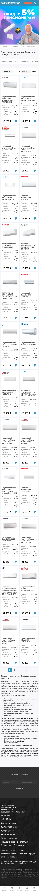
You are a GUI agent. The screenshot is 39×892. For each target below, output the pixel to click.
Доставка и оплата (9, 854)
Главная (4, 851)
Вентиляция (22, 842)
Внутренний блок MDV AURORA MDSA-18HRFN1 (9, 197)
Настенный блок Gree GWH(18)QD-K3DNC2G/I (9, 539)
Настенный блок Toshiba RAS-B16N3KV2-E (27, 295)
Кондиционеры (8, 842)
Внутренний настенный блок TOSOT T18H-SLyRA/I (27, 440)
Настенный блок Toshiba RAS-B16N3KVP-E (27, 489)
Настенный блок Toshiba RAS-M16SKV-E (27, 197)
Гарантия (23, 854)
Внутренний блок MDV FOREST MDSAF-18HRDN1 (28, 98)
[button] (17, 43)
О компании (23, 851)
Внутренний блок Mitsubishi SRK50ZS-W (28, 640)
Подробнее (24, 871)
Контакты (11, 857)
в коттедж (24, 61)
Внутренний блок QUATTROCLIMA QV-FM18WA (10, 344)
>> (29, 670)
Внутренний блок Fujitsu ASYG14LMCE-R (28, 588)
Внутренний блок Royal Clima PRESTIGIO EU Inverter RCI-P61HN (9, 490)
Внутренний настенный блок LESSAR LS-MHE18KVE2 (8, 440)
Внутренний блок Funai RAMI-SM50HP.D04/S (9, 245)
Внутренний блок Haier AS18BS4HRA (28, 343)
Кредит (32, 854)
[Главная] (10, 3)
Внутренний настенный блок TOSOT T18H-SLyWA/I (8, 640)
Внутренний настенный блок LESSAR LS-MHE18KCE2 (27, 540)
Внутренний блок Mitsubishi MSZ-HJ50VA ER (9, 392)
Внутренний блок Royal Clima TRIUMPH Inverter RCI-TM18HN (9, 99)
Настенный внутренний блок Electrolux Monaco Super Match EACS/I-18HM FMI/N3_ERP (10, 590)
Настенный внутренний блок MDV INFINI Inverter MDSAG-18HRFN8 (28, 393)
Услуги (13, 851)
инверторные (9, 61)
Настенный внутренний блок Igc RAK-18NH (9, 148)
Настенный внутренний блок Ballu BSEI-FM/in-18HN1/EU (28, 246)
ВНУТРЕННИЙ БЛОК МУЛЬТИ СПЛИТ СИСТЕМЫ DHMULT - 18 (9, 295)
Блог (3, 857)
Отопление (6, 845)
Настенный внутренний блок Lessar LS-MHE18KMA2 (28, 148)
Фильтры (8, 71)
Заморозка (19, 845)
